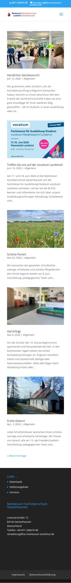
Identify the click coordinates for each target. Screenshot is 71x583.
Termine (14, 492)
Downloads (15, 481)
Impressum (18, 574)
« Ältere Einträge (16, 455)
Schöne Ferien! (16, 254)
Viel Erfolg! (14, 331)
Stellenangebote (18, 487)
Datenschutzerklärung (42, 574)
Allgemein (29, 78)
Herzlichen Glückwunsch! (23, 75)
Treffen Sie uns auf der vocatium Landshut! (35, 165)
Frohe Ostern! (16, 421)
